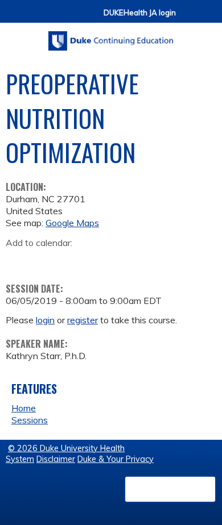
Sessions (29, 420)
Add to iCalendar (68, 259)
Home (23, 408)
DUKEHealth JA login (140, 12)
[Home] (111, 37)
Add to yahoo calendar (43, 260)
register (82, 320)
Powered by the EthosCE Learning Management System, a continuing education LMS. (170, 489)
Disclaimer (55, 459)
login (45, 320)
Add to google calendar (17, 260)
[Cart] (189, 18)
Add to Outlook (96, 260)
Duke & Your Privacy (115, 459)
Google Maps (72, 222)
